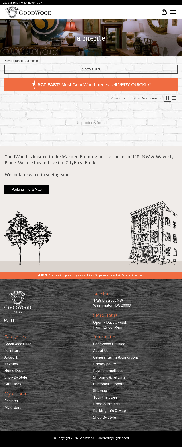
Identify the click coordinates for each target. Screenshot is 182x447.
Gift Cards (12, 383)
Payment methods (108, 370)
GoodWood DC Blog (109, 343)
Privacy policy (104, 363)
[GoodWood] (27, 12)
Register (11, 400)
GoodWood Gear (17, 343)
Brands (19, 60)
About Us (101, 350)
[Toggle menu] (173, 12)
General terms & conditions (116, 357)
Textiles (11, 363)
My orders (12, 407)
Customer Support (108, 383)
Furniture (12, 350)
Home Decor (14, 370)
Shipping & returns (109, 377)
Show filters (91, 69)
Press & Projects (106, 403)
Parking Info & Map (27, 189)
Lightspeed (121, 438)
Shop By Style (15, 377)
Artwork (11, 357)
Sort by (135, 98)
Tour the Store (105, 397)
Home (8, 60)
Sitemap (100, 390)
